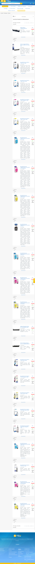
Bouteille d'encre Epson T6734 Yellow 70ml (24, 393)
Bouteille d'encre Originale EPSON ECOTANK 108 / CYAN (25, 444)
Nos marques (2, 550)
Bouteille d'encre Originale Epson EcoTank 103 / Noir (25, 225)
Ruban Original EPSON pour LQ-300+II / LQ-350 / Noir (25, 45)
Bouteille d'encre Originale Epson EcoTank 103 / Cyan (25, 138)
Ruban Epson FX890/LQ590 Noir (23, 28)
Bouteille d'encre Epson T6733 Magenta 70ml (24, 376)
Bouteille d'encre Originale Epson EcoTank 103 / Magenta (25, 167)
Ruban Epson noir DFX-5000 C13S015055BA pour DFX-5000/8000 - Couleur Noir (25, 330)
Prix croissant (28, 16)
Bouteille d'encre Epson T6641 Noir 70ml (24, 63)
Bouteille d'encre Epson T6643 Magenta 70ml (24, 100)
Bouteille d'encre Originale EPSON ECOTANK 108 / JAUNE (25, 504)
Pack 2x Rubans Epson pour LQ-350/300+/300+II (25, 343)
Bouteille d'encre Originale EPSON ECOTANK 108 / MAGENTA (25, 482)
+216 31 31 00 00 (28, 556)
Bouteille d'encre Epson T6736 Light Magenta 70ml (24, 426)
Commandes (20, 553)
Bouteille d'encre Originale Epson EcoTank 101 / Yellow (25, 303)
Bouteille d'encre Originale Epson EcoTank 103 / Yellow (25, 196)
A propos (10, 557)
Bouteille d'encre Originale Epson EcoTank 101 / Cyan (25, 254)
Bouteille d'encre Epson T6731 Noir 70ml (24, 465)
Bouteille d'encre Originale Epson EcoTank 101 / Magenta (25, 278)
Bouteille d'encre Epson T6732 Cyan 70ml (24, 360)
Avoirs (19, 555)
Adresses (19, 556)
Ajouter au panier (32, 33)
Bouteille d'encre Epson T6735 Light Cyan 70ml (24, 410)
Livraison (10, 550)
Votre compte (19, 549)
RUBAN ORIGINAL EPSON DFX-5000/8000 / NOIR (24, 327)
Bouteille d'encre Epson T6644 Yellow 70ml (24, 119)
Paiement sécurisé (12, 553)
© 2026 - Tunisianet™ (17, 563)
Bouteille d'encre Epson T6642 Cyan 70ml (24, 81)
